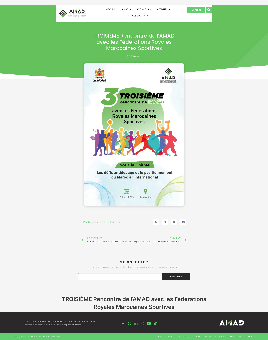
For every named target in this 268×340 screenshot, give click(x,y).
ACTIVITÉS (162, 9)
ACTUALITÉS (143, 9)
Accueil (110, 9)
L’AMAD (124, 9)
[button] (209, 10)
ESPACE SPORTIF (136, 15)
